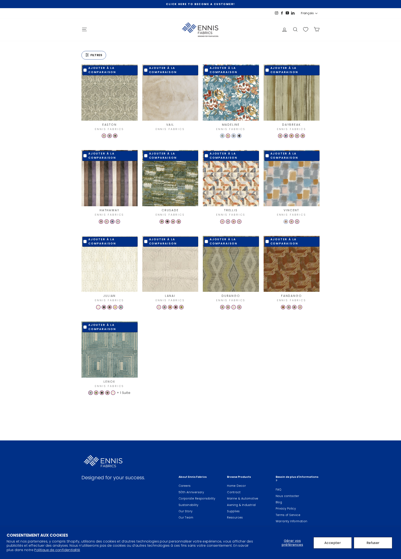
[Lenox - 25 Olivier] (96, 393)
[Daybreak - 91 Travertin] (280, 136)
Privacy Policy (286, 509)
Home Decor (236, 486)
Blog (279, 502)
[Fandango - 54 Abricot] (283, 307)
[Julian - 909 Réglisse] (104, 307)
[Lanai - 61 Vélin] (159, 307)
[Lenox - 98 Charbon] (102, 393)
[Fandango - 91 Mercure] (294, 307)
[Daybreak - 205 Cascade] (297, 136)
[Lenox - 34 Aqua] (91, 393)
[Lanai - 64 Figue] (170, 307)
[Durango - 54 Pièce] (228, 307)
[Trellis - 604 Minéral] (239, 222)
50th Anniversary (191, 492)
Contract (234, 492)
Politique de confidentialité (57, 550)
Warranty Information (291, 521)
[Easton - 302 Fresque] (110, 136)
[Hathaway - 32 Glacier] (118, 222)
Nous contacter (287, 496)
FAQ (279, 490)
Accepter (332, 542)
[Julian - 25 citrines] (115, 307)
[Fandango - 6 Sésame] (300, 307)
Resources (235, 518)
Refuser (373, 542)
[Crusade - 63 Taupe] (173, 222)
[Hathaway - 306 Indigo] (112, 222)
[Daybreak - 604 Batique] (286, 136)
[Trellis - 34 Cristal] (228, 222)
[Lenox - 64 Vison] (107, 393)
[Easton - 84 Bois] (115, 136)
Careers (185, 486)
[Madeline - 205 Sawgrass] (228, 136)
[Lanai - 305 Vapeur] (164, 307)
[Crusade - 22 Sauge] (162, 222)
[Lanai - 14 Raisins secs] (176, 307)
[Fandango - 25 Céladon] (289, 307)
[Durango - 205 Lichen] (222, 307)
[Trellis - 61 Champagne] (222, 222)
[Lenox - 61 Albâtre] (113, 393)
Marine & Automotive (242, 499)
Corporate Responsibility (197, 499)
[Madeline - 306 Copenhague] (234, 136)
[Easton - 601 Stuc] (104, 136)
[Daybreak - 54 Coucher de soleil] (291, 136)
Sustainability (188, 505)
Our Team (186, 518)
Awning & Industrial (241, 505)
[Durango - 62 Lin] (239, 307)
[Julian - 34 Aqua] (121, 307)
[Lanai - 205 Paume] (181, 307)
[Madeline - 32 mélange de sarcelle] (222, 136)
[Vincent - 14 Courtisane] (286, 222)
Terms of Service (288, 515)
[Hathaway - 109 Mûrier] (101, 222)
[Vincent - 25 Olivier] (291, 222)
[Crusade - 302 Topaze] (179, 222)
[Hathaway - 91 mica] (107, 222)
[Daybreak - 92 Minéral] (303, 136)
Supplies (233, 511)
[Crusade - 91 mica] (167, 222)
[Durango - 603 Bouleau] (234, 307)
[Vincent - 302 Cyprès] (297, 222)
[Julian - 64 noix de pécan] (110, 307)
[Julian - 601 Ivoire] (98, 307)
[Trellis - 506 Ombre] (234, 222)
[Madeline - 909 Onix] (239, 136)
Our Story (186, 511)
